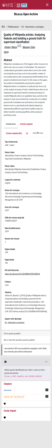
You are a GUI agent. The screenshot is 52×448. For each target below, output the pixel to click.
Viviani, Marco (10, 47)
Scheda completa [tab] (26, 124)
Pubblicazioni (13, 26)
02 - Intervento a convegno (33, 26)
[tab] (27, 133)
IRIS (3, 26)
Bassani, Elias (29, 47)
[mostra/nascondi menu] (47, 5)
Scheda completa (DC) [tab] (14, 133)
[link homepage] (8, 4)
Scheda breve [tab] (11, 124)
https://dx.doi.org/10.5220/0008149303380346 (22, 273)
